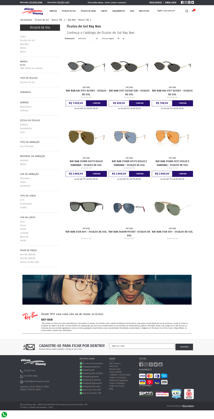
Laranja (24, 232)
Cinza (23, 225)
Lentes (104, 11)
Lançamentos (118, 11)
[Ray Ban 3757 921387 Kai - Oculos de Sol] (129, 67)
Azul (22, 221)
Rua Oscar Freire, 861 (92, 390)
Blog (111, 389)
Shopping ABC (89, 370)
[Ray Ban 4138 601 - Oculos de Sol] (86, 208)
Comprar (96, 103)
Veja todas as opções (31, 68)
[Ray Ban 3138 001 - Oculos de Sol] (172, 208)
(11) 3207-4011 (63, 2)
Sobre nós (113, 366)
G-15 (22, 200)
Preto (23, 182)
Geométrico (26, 128)
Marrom (24, 236)
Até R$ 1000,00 (27, 254)
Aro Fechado (27, 146)
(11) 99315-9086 (35, 2)
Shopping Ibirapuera (91, 367)
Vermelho (25, 185)
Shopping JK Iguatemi (92, 380)
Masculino (25, 106)
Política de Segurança (118, 380)
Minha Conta (170, 2)
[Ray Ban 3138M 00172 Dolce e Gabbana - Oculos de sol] (129, 137)
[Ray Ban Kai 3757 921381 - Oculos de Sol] (86, 67)
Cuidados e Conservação (119, 375)
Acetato (24, 160)
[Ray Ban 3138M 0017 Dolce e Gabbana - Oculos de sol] (172, 137)
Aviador (24, 124)
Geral (23, 47)
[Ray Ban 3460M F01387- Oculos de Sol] (129, 208)
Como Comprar (115, 372)
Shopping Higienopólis (92, 383)
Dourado (25, 178)
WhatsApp (81, 363)
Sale (132, 11)
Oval (22, 132)
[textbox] (169, 10)
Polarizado (26, 203)
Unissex (24, 110)
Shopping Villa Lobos (92, 386)
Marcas (53, 11)
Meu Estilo (144, 11)
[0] (193, 11)
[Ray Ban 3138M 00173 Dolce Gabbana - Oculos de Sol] (86, 137)
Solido (23, 207)
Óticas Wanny (188, 406)
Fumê (23, 229)
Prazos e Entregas (117, 383)
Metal (23, 164)
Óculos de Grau (88, 11)
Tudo (23, 36)
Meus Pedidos (155, 2)
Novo (23, 51)
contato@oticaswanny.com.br (37, 381)
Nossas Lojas (115, 369)
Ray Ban (72, 20)
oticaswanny (26, 20)
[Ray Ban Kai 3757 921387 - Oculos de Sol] (172, 67)
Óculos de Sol (69, 11)
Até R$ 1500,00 (27, 258)
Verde (23, 240)
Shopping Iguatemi (91, 377)
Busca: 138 (57, 20)
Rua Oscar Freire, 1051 (92, 393)
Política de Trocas (117, 386)
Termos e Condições (117, 377)
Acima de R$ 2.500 (29, 262)
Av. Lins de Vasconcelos (93, 363)
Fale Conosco (115, 363)
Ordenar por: (70, 39)
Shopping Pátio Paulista (93, 373)
